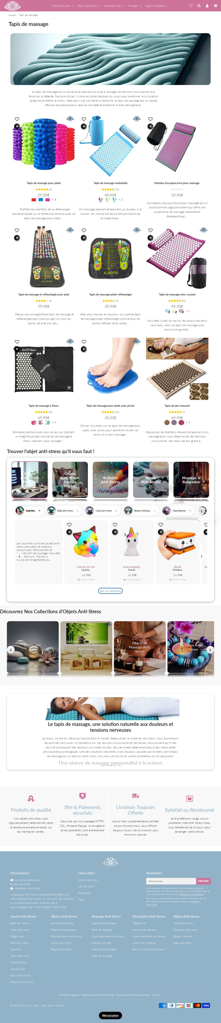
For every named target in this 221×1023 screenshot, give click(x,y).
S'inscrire (203, 881)
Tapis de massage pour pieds (44, 182)
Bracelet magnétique (63, 929)
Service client (86, 886)
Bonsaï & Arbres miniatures (149, 949)
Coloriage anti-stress (185, 929)
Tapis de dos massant (177, 405)
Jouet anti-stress (20, 955)
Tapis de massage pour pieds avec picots (110, 405)
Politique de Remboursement (133, 994)
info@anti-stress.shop (27, 888)
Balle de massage (102, 929)
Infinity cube (17, 968)
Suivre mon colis (88, 880)
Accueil (12, 15)
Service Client (22, 884)
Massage (133, 5)
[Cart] (215, 5)
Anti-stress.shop (29, 1005)
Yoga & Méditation (155, 5)
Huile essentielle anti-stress (108, 936)
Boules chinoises (142, 510)
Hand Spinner (179, 510)
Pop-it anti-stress (20, 975)
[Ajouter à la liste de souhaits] (17, 119)
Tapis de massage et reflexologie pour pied (43, 294)
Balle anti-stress (65, 510)
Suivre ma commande (27, 880)
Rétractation (110, 1015)
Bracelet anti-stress (62, 923)
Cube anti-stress (104, 510)
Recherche (84, 892)
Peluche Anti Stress (21, 981)
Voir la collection (111, 591)
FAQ (81, 899)
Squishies (30, 510)
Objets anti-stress (61, 5)
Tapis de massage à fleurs (44, 405)
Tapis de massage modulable (110, 182)
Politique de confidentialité (191, 894)
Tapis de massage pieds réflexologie (110, 294)
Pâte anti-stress (19, 942)
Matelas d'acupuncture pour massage (177, 182)
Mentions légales (69, 994)
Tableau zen (140, 923)
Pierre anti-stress (61, 942)
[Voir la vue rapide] (17, 126)
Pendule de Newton (144, 929)
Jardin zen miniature (145, 942)
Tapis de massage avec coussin (177, 294)
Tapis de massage (102, 955)
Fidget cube (17, 936)
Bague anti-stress (61, 949)
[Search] (199, 5)
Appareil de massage (104, 923)
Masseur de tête (101, 942)
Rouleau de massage (104, 949)
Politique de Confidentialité (97, 994)
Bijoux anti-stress (87, 5)
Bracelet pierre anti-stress (66, 936)
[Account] (207, 5)
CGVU (156, 994)
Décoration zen (112, 5)
